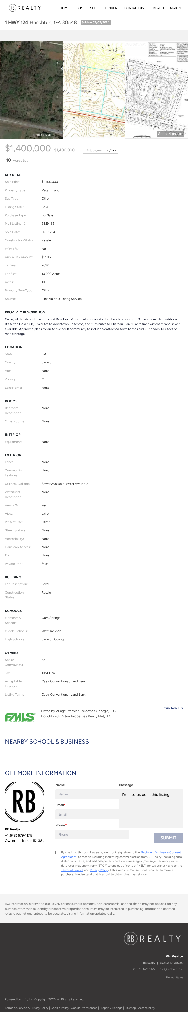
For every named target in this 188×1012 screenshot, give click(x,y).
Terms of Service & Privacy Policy (26, 1008)
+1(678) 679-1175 (144, 969)
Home (64, 8)
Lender (111, 8)
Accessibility (146, 1008)
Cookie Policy (60, 1008)
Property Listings (111, 1008)
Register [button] (160, 8)
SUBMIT (168, 838)
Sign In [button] (175, 8)
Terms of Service (72, 870)
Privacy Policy (99, 870)
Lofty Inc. (27, 999)
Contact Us (134, 8)
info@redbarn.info (171, 969)
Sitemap (130, 1008)
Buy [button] (80, 8)
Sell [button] (93, 8)
